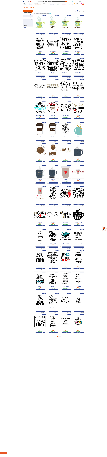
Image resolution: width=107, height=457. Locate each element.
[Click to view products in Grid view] (77, 10)
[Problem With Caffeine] (65, 278)
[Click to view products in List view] (75, 10)
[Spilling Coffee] (65, 321)
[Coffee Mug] (40, 22)
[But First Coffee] (65, 86)
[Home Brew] (65, 22)
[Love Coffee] (78, 22)
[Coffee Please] (65, 150)
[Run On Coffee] (78, 193)
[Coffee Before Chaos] (65, 43)
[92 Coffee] (40, 86)
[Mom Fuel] (78, 172)
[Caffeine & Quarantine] (53, 43)
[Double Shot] (78, 107)
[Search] (66, 1)
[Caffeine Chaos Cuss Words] (65, 65)
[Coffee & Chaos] (53, 65)
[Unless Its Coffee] (78, 278)
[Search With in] (31, 12)
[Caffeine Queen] (65, 214)
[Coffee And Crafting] (78, 86)
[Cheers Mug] (53, 172)
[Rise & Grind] (78, 300)
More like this (43, 34)
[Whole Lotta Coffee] (40, 257)
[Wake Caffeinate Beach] (78, 321)
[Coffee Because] (40, 236)
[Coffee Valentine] (40, 214)
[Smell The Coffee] (65, 129)
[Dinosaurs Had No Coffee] (78, 236)
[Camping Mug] (78, 150)
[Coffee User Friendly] (65, 236)
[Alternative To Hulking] (78, 214)
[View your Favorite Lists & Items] (81, 4)
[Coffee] (53, 86)
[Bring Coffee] (40, 300)
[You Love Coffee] (53, 300)
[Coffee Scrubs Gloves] (78, 43)
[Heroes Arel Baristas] (65, 300)
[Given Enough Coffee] (78, 257)
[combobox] (54, 1)
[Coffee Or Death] (40, 65)
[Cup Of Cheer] (65, 193)
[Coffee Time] (40, 321)
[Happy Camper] (40, 172)
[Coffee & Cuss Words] (78, 65)
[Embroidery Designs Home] (29, 1)
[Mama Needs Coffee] (65, 107)
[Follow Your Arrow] (53, 257)
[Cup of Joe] (53, 129)
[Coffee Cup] (53, 22)
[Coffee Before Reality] (53, 236)
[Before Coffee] (53, 321)
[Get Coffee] (65, 257)
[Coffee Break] (40, 150)
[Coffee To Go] (40, 129)
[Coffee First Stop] (53, 150)
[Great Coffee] (40, 278)
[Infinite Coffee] (53, 214)
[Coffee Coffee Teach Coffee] (40, 107)
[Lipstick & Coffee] (53, 107)
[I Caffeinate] (53, 278)
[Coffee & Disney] (40, 43)
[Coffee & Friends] (53, 193)
